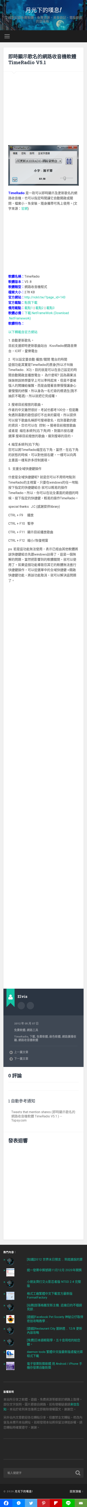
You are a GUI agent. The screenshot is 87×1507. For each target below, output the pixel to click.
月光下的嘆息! (43, 10)
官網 (24, 209)
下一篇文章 (21, 1058)
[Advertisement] (43, 105)
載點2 (39, 308)
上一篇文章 (21, 1052)
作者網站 (30, 1005)
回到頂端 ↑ (77, 1491)
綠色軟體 (55, 1036)
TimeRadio (21, 1036)
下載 (32, 1036)
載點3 (50, 308)
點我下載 (30, 303)
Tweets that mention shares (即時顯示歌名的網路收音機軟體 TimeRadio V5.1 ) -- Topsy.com (43, 1116)
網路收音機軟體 (28, 1040)
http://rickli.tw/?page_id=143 (45, 297)
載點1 (28, 308)
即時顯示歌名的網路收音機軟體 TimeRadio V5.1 (42, 59)
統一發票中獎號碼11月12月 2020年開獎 (54, 1270)
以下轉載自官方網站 (22, 332)
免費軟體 (19, 1030)
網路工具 (32, 1030)
